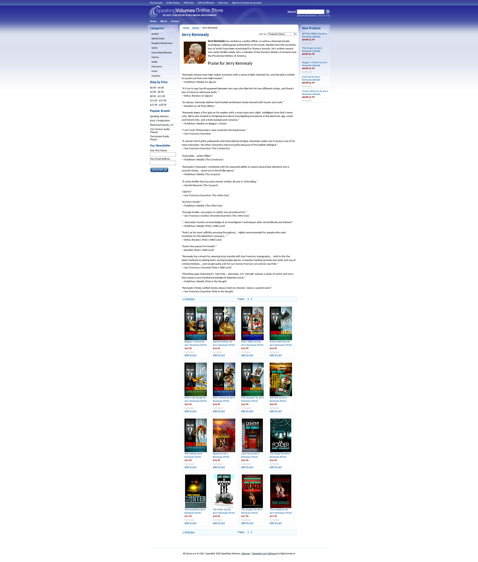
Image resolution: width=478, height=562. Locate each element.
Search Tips (324, 15)
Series (154, 48)
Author (154, 34)
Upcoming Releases (161, 52)
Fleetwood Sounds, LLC (162, 125)
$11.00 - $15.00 (158, 100)
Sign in (235, 3)
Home (186, 28)
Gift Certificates (206, 3)
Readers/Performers (161, 43)
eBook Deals (157, 38)
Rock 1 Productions (160, 121)
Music (154, 71)
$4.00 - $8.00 (157, 92)
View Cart (223, 3)
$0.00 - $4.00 (157, 88)
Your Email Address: (160, 159)
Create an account (251, 3)
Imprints (155, 76)
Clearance (156, 66)
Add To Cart (190, 355)
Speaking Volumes (159, 116)
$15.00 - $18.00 (158, 105)
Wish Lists (189, 3)
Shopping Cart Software (264, 553)
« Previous (189, 299)
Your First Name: (158, 150)
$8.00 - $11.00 (157, 96)
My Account (156, 3)
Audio (153, 62)
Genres (154, 57)
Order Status (173, 3)
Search (292, 11)
